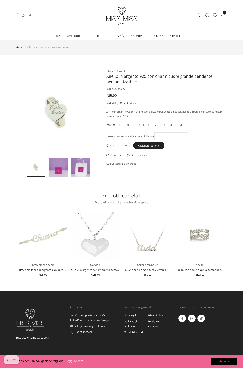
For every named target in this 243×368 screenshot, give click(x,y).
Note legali (130, 315)
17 (165, 124)
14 (149, 124)
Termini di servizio (134, 332)
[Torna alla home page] (17, 47)
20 (181, 124)
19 (176, 124)
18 (170, 124)
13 (144, 124)
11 (133, 124)
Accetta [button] (224, 361)
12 (138, 124)
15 (154, 124)
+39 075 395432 (83, 332)
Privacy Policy (155, 315)
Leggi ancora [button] (74, 361)
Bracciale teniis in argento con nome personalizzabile (52, 270)
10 (128, 124)
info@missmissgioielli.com (90, 326)
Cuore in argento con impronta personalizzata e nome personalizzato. (115, 270)
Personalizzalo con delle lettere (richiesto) (130, 136)
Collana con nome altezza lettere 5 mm (147, 270)
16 (160, 124)
